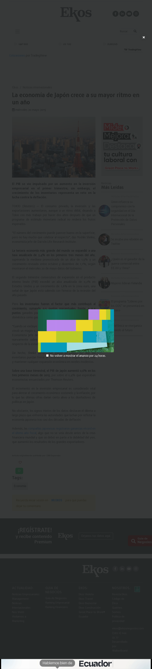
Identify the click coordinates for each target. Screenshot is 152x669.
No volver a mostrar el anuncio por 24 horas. (78, 356)
